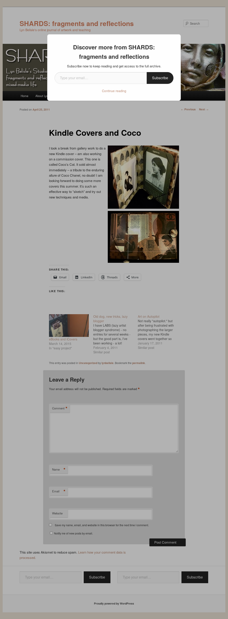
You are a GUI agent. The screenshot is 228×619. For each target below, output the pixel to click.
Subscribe (160, 77)
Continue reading (114, 91)
